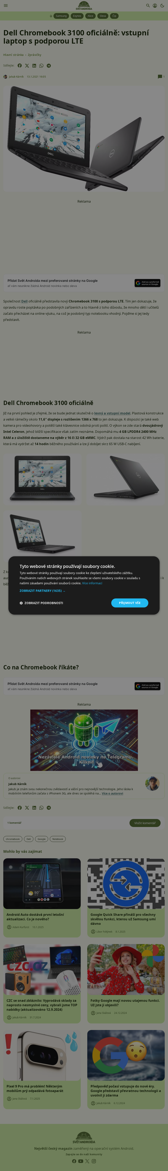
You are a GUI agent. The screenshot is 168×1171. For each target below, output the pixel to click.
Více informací (92, 583)
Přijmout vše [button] (130, 603)
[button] (84, 590)
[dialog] (84, 585)
